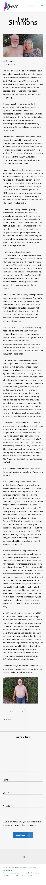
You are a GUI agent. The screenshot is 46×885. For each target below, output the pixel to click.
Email (6, 793)
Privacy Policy (20, 876)
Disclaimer (29, 876)
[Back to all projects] (23, 855)
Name (6, 780)
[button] (42, 6)
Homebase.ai (7, 870)
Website (6, 806)
